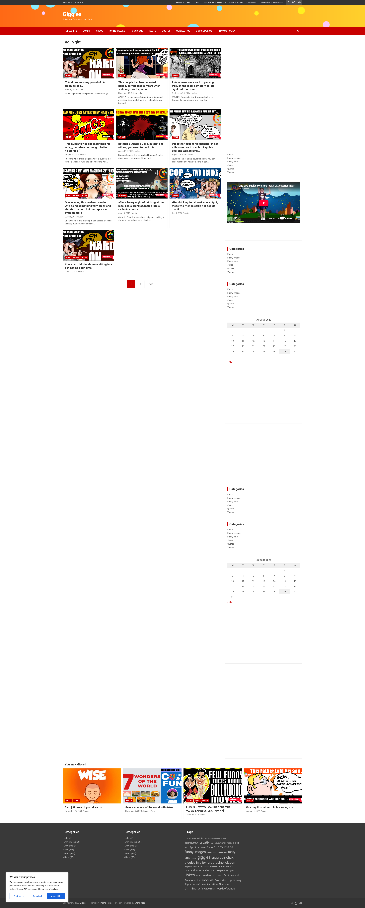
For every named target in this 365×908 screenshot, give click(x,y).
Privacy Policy (278, 2)
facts (229, 843)
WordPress (140, 903)
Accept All (55, 896)
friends (203, 848)
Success (224, 884)
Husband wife (225, 866)
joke (232, 871)
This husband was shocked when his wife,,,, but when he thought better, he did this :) (87, 147)
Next (151, 284)
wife (200, 888)
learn (218, 875)
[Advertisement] (263, 62)
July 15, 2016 (71, 217)
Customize (19, 896)
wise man (209, 888)
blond (223, 839)
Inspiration (223, 870)
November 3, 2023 (133, 811)
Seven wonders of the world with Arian (149, 807)
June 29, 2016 (71, 272)
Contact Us (251, 2)
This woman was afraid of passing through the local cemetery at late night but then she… (193, 86)
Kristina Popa (149, 811)
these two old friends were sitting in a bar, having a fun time (88, 266)
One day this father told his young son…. (271, 807)
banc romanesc (214, 839)
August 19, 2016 (125, 151)
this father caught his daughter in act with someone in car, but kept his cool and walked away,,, (195, 147)
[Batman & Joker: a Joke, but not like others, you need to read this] (142, 124)
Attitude (201, 838)
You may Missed (75, 764)
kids (198, 875)
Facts (231, 2)
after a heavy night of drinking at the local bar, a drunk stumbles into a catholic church (141, 206)
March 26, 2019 (192, 814)
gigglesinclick (223, 857)
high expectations (193, 866)
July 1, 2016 (177, 213)
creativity (206, 842)
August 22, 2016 (72, 155)
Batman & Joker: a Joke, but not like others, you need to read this (141, 145)
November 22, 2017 (127, 93)
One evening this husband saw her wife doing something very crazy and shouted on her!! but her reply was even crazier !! (88, 207)
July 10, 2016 (124, 213)
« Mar (230, 362)
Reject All (37, 896)
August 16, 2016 (179, 155)
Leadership (208, 875)
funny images (195, 852)
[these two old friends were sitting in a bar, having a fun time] (88, 245)
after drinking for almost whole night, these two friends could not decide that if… (195, 206)
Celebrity (178, 2)
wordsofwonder (226, 888)
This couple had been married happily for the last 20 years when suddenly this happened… (139, 86)
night (230, 881)
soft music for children (207, 884)
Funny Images (208, 2)
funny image (223, 847)
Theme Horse (106, 903)
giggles (204, 857)
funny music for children (217, 852)
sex (194, 884)
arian (194, 839)
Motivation (221, 880)
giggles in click (195, 862)
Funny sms (221, 2)
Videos (196, 2)
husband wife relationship (200, 870)
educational (220, 843)
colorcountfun (191, 842)
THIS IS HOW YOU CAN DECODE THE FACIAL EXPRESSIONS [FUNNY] (208, 809)
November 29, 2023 (73, 811)
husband (213, 867)
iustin (81, 89)
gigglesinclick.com (222, 863)
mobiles (208, 880)
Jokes (187, 2)
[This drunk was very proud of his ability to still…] (88, 63)
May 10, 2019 (71, 89)
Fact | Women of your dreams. (83, 807)
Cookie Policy (264, 2)
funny (210, 847)
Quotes (240, 2)
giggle (193, 858)
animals (188, 839)
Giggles (72, 14)
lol (225, 875)
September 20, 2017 (181, 93)
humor (206, 867)
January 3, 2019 (253, 811)
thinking (191, 888)
